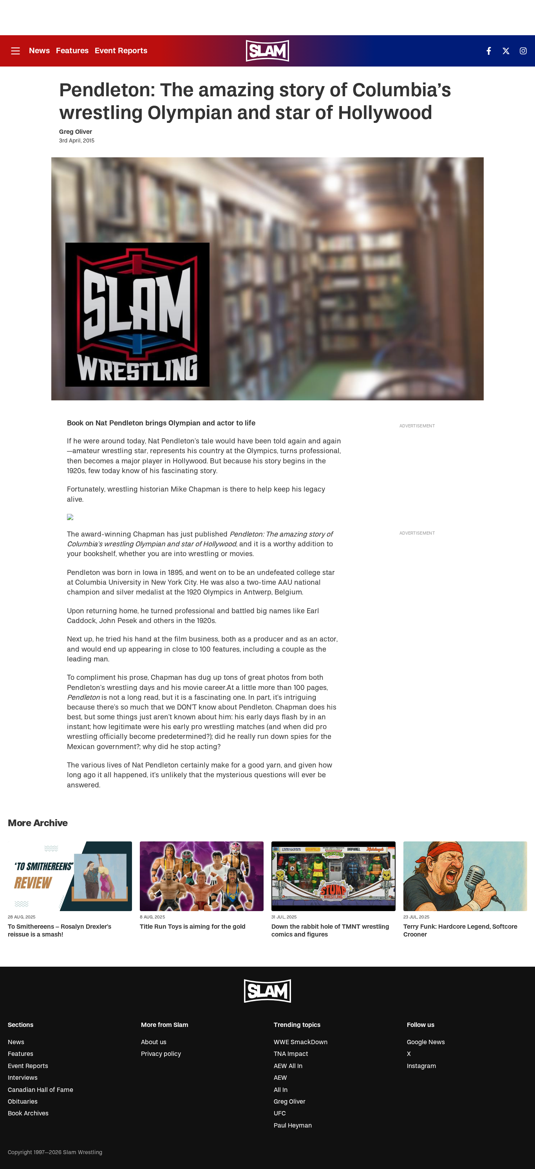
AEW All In (288, 1066)
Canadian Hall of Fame (40, 1089)
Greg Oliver (75, 131)
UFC (280, 1113)
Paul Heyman (293, 1125)
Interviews (23, 1077)
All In (280, 1089)
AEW (280, 1077)
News (39, 50)
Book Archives (28, 1113)
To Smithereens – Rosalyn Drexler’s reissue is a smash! (59, 930)
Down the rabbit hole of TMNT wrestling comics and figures (330, 930)
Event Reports (121, 50)
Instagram (421, 1066)
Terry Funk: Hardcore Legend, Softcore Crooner (460, 930)
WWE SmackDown (300, 1042)
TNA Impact (291, 1053)
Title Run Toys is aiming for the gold (193, 926)
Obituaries (23, 1101)
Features (72, 50)
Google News (426, 1042)
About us (153, 1042)
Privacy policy (161, 1053)
